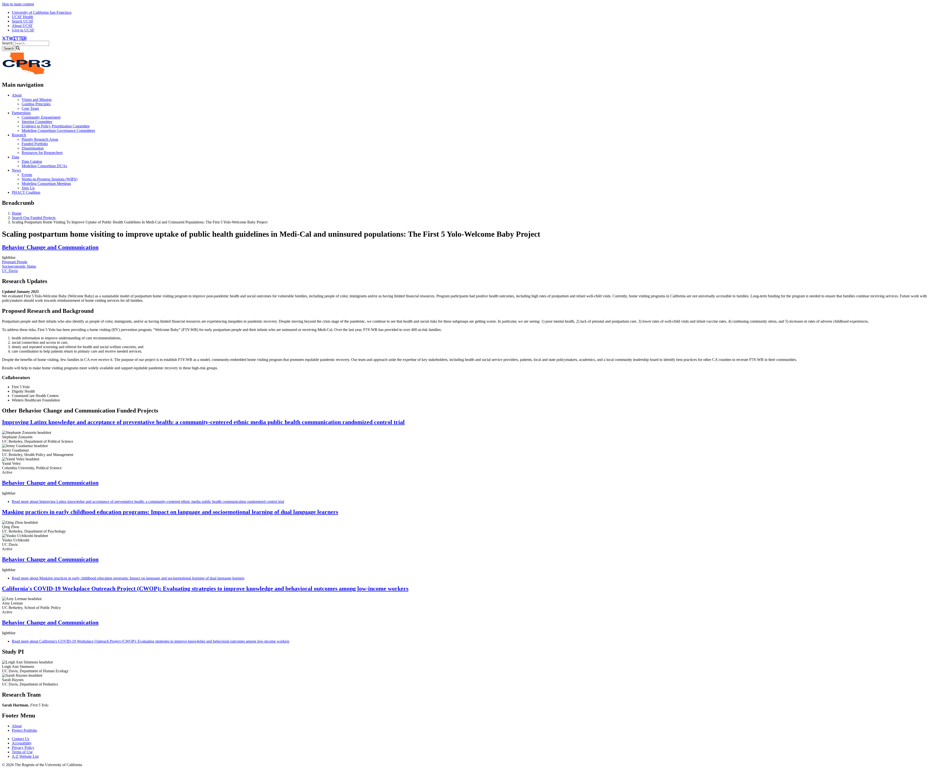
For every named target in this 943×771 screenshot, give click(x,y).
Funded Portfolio (35, 144)
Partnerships (21, 113)
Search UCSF (22, 21)
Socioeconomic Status (19, 266)
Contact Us (20, 739)
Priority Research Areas (40, 139)
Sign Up (28, 188)
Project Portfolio (24, 730)
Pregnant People (14, 262)
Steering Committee (37, 122)
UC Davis (10, 271)
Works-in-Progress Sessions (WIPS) (49, 179)
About (17, 95)
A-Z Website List (25, 756)
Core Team (30, 108)
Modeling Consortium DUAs (44, 166)
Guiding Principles (36, 104)
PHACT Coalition (26, 192)
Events (27, 175)
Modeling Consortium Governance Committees (58, 130)
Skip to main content (18, 4)
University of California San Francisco (41, 12)
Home (16, 213)
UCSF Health (22, 17)
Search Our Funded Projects (33, 218)
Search (7, 43)
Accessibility (22, 743)
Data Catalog (32, 161)
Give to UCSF (23, 30)
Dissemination (33, 148)
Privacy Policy (23, 747)
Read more (148, 501)
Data (15, 157)
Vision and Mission (37, 99)
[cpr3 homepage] (26, 74)
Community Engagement (41, 117)
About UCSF (22, 26)
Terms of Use (22, 752)
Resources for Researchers (42, 153)
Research (19, 135)
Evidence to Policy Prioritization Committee (56, 126)
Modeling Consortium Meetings (46, 183)
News (16, 170)
